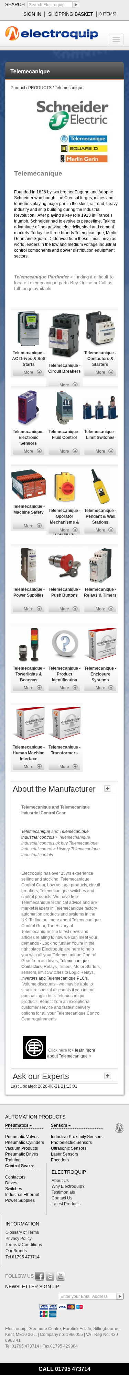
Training (13, 1160)
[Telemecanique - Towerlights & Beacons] (28, 644)
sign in (32, 14)
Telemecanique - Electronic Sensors (29, 437)
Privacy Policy (19, 1238)
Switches (13, 1188)
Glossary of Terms (22, 1232)
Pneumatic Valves (22, 1136)
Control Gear (17, 1165)
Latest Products (66, 1203)
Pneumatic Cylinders (24, 1142)
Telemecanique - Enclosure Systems (100, 674)
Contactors (15, 1177)
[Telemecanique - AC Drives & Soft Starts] (28, 328)
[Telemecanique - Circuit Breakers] (64, 334)
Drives (11, 1183)
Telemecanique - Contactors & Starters (100, 358)
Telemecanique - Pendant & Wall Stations (100, 516)
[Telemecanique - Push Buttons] (64, 565)
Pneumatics (17, 1125)
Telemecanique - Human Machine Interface (29, 753)
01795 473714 (72, 1369)
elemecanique (75, 831)
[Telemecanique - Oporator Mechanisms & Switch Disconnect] (64, 486)
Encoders (60, 1160)
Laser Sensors (64, 1154)
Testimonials (63, 1192)
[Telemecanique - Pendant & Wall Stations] (100, 486)
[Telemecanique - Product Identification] (64, 644)
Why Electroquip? (68, 1186)
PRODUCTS (40, 87)
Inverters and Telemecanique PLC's (54, 978)
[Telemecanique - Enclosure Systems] (100, 644)
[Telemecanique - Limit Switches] (100, 407)
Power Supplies (20, 1200)
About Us (60, 1180)
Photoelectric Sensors (71, 1142)
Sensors (59, 1125)
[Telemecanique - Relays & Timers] (100, 565)
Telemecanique (36, 831)
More (28, 372)
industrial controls (38, 837)
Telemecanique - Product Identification (64, 674)
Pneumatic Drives (21, 1154)
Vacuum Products (21, 1148)
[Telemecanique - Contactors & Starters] (100, 328)
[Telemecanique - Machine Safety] (28, 484)
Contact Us (62, 1198)
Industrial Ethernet (22, 1194)
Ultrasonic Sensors (68, 1148)
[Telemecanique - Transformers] (64, 722)
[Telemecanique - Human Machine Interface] (28, 722)
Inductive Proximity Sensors (77, 1136)
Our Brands (16, 1250)
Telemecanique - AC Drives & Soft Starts (28, 358)
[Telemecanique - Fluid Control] (64, 407)
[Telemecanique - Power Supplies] (28, 565)
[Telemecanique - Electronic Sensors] (28, 407)
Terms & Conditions (24, 1244)
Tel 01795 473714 (23, 1257)
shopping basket (70, 14)
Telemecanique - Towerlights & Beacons (29, 674)
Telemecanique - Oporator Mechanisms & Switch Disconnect (64, 522)
